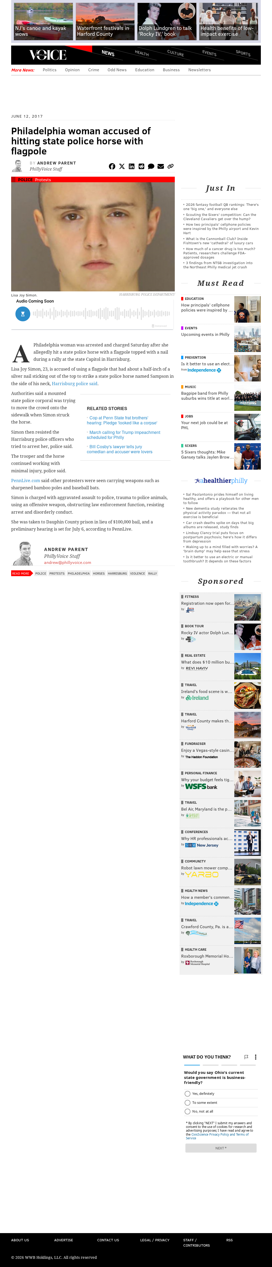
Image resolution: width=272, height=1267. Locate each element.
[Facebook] (112, 167)
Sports (243, 52)
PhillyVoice (48, 54)
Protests (43, 179)
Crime (93, 69)
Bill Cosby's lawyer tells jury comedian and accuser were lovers (119, 449)
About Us (20, 1239)
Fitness (192, 596)
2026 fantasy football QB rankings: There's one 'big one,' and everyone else (221, 206)
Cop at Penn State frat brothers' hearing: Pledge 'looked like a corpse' (122, 420)
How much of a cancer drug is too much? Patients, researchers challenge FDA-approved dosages (219, 253)
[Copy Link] (170, 167)
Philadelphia (79, 573)
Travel (191, 684)
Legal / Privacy (154, 1239)
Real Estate (195, 655)
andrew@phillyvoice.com (67, 562)
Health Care (195, 949)
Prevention (195, 357)
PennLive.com (25, 480)
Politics (50, 69)
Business (171, 69)
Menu (19, 55)
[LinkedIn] (132, 167)
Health (142, 53)
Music (190, 386)
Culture (175, 53)
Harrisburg (117, 573)
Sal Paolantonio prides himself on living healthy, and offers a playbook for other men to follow (221, 498)
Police (25, 179)
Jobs (189, 416)
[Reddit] (141, 167)
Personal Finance (201, 773)
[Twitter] (122, 167)
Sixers (191, 445)
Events (209, 53)
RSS (229, 1239)
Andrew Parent (56, 163)
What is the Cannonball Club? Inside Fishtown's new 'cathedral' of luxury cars (218, 240)
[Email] (160, 167)
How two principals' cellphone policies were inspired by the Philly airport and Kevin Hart (221, 228)
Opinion (72, 69)
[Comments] (151, 167)
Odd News (117, 69)
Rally (152, 573)
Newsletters (199, 69)
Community (195, 861)
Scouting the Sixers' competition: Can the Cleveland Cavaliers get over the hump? (219, 216)
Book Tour (194, 626)
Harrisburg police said (74, 383)
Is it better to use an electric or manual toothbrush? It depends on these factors (218, 558)
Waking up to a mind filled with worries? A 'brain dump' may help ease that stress (220, 548)
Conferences (196, 831)
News (108, 53)
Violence (137, 573)
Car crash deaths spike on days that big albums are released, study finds (218, 524)
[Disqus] (93, 719)
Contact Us (108, 1239)
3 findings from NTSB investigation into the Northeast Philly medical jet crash (218, 264)
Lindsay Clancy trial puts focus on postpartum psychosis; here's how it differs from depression (220, 537)
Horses (99, 573)
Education (144, 69)
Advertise (63, 1239)
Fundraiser (195, 743)
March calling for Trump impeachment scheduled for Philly (123, 434)
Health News (196, 890)
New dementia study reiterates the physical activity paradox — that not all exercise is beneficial (217, 512)
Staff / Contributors (196, 1242)
